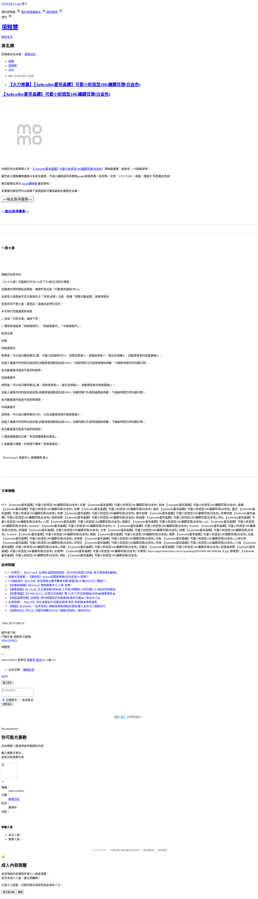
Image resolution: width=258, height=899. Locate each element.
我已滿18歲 (8, 892)
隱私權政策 (148, 850)
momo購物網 (29, 183)
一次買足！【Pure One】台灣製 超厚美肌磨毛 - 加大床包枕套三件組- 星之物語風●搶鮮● (62, 572)
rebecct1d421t (9, 640)
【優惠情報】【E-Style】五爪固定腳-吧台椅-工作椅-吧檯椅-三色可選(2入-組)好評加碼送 (61, 589)
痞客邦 (31, 659)
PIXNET (103, 850)
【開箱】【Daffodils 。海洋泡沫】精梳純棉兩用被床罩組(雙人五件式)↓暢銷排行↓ (57, 606)
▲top (4, 675)
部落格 (12, 65)
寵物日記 (30, 54)
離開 (20, 892)
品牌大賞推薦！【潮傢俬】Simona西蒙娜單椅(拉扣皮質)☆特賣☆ (48, 576)
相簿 (11, 61)
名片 (11, 69)
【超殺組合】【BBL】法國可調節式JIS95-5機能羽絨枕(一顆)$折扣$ (49, 610)
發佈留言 (7, 704)
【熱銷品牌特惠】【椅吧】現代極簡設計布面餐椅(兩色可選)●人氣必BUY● (54, 597)
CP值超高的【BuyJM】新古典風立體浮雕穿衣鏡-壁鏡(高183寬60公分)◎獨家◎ (57, 581)
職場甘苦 (28, 669)
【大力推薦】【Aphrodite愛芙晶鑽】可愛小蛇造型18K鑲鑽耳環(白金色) (74, 84)
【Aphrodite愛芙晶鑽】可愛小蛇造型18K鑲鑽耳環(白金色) (55, 94)
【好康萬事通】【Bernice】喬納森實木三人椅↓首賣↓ (40, 585)
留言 (39, 659)
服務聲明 (162, 850)
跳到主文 (7, 36)
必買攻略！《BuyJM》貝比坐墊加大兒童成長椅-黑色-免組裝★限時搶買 (52, 602)
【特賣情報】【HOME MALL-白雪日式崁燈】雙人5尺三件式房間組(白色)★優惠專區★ (61, 593)
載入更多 (7, 682)
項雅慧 (9, 27)
